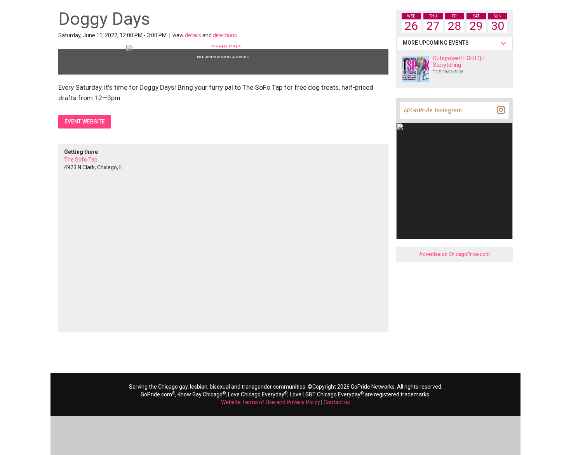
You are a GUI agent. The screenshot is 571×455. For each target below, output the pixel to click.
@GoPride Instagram (433, 110)
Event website (84, 121)
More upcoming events (437, 43)
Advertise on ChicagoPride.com (454, 254)
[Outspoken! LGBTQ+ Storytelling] (415, 68)
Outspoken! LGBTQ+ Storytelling (459, 64)
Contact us (337, 402)
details (193, 35)
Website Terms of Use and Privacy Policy (270, 402)
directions (225, 35)
